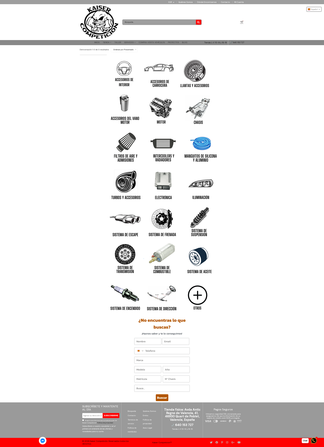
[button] (314, 9)
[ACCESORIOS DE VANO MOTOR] (125, 109)
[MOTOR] (161, 109)
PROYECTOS (173, 42)
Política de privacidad (105, 423)
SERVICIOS (129, 42)
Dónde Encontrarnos (207, 2)
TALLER (117, 42)
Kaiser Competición (99, 441)
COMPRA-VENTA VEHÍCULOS (152, 42)
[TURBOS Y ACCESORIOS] (125, 183)
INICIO (97, 42)
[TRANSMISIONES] (125, 258)
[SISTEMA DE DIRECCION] (161, 295)
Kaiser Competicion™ (162, 442)
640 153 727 (238, 42)
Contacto (225, 2)
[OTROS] (198, 295)
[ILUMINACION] (199, 183)
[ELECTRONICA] (162, 183)
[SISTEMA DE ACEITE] (199, 258)
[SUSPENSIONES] (199, 221)
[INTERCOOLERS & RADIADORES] (163, 146)
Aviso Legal (147, 428)
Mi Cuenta (239, 2)
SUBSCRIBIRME (111, 415)
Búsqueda (132, 411)
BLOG (184, 42)
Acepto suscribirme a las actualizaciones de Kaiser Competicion (99, 421)
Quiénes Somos (185, 2)
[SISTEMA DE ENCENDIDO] (125, 295)
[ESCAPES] (125, 221)
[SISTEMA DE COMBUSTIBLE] (162, 258)
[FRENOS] (162, 221)
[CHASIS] (197, 109)
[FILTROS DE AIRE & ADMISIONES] (126, 146)
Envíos (145, 415)
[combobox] (139, 350)
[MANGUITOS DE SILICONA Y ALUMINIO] (200, 146)
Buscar (162, 397)
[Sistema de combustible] (143, 258)
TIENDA (106, 42)
